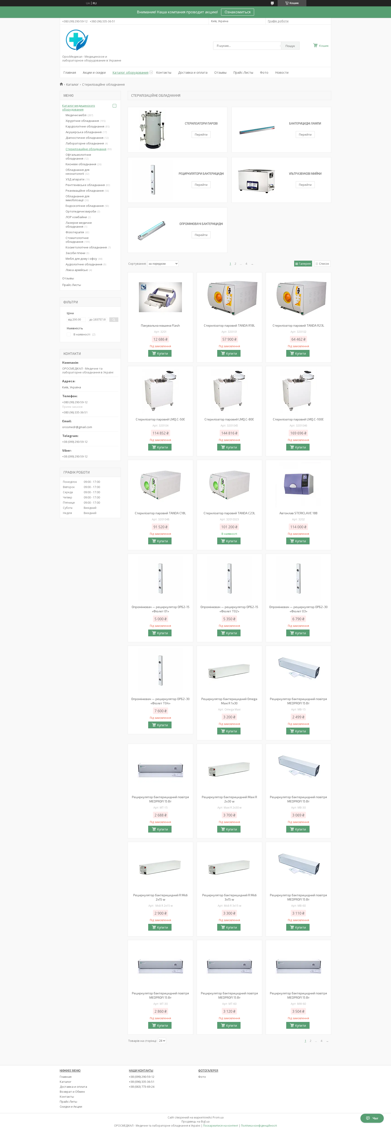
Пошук (290, 46)
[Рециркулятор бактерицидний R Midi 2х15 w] (160, 866)
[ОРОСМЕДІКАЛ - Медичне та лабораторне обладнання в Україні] (76, 40)
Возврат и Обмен (72, 1092)
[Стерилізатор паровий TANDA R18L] (229, 297)
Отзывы (220, 72)
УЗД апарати (75, 179)
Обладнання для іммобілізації (77, 198)
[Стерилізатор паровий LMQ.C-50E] (160, 391)
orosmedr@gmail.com (77, 427)
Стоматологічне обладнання (77, 240)
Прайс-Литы (68, 1101)
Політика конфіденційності (259, 1126)
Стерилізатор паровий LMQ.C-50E (160, 419)
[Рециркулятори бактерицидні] (152, 180)
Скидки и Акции (71, 1106)
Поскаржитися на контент (220, 1126)
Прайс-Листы (243, 72)
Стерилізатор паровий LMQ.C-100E (298, 419)
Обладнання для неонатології (77, 172)
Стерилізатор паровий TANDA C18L (160, 513)
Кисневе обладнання (81, 164)
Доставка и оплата (192, 72)
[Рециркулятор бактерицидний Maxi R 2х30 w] (229, 768)
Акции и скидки (94, 72)
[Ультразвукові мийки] (256, 180)
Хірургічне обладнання (82, 121)
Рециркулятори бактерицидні (201, 173)
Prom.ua (218, 1117)
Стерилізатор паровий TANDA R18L (229, 325)
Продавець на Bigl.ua (195, 1121)
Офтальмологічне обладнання (78, 156)
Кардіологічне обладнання (85, 126)
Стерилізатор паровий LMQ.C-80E (229, 419)
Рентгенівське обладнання (85, 185)
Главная (69, 72)
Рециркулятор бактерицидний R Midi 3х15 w (229, 897)
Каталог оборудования (130, 72)
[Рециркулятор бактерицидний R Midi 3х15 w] (229, 866)
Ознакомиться (237, 11)
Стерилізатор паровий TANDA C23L (229, 513)
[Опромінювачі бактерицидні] (152, 230)
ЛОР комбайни (76, 217)
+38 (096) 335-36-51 (141, 1082)
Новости (281, 72)
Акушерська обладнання (84, 132)
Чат (375, 1118)
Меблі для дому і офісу (81, 259)
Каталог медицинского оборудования (78, 107)
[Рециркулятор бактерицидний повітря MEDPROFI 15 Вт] (298, 670)
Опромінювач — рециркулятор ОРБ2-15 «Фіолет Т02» (229, 609)
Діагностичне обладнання (84, 138)
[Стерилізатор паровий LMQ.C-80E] (229, 391)
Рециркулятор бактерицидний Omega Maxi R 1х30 (229, 701)
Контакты (163, 72)
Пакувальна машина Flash (160, 325)
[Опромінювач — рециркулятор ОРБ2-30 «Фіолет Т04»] (160, 670)
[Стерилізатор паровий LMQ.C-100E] (298, 391)
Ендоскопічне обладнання (85, 206)
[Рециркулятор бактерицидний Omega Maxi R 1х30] (229, 670)
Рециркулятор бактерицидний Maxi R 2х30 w (229, 799)
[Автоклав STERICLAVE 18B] (298, 484)
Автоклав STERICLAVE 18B (298, 513)
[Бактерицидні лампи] (256, 129)
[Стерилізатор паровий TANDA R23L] (298, 297)
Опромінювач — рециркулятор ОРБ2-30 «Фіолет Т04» (160, 701)
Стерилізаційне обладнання (86, 149)
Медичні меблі (76, 115)
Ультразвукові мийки (305, 173)
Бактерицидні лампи (305, 123)
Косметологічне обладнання (86, 247)
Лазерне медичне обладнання (79, 225)
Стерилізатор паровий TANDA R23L (298, 325)
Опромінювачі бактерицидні (201, 224)
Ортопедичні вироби (81, 211)
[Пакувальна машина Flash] (160, 297)
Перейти (201, 134)
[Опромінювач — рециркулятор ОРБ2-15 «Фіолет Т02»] (229, 578)
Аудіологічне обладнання (84, 264)
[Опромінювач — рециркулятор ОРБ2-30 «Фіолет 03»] (298, 578)
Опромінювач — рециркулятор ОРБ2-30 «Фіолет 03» (298, 609)
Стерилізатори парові (201, 123)
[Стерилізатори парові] (152, 129)
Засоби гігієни (75, 253)
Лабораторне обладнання (85, 143)
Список (324, 264)
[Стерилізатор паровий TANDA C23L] (229, 484)
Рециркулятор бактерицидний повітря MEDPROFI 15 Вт (298, 701)
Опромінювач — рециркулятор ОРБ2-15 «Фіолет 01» (160, 609)
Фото (264, 72)
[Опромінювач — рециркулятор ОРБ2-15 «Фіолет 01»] (160, 578)
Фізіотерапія (75, 232)
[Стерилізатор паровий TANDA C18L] (160, 484)
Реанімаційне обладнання (85, 191)
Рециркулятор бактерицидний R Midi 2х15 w (160, 897)
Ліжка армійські (77, 270)
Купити (162, 353)
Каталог (72, 84)
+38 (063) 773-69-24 (141, 1087)
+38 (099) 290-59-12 (141, 1077)
